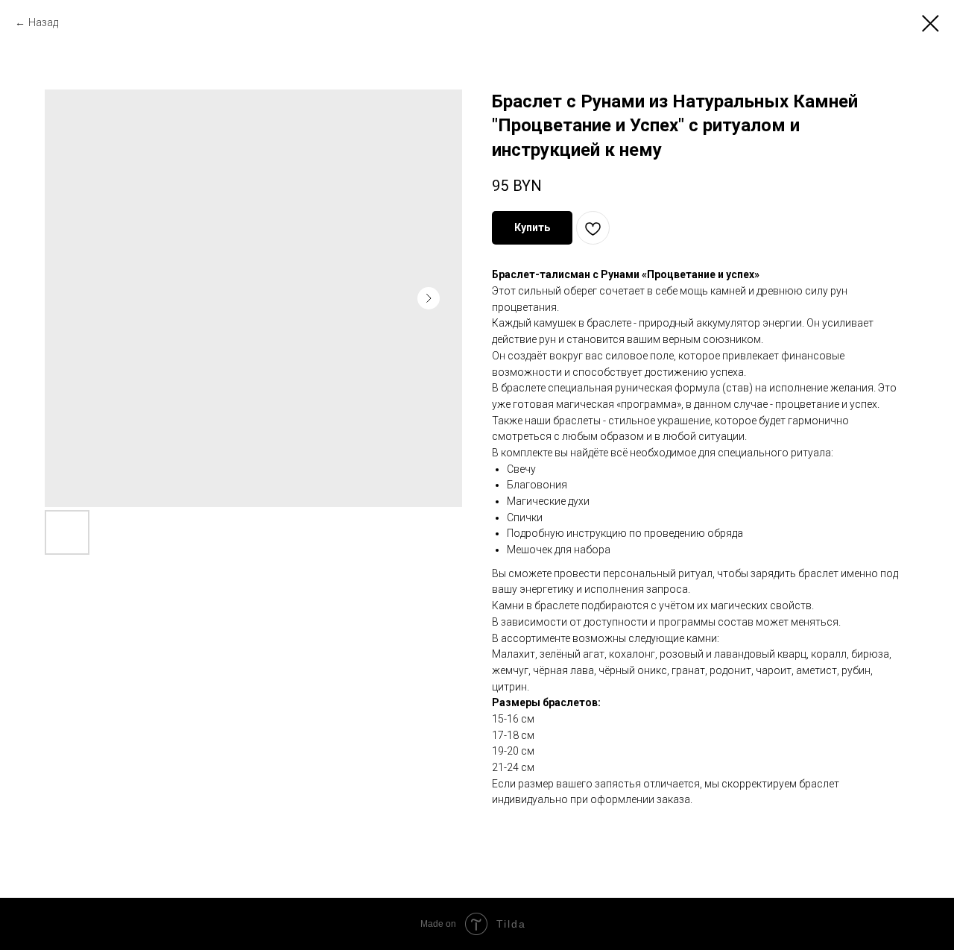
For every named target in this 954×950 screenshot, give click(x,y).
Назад (43, 22)
